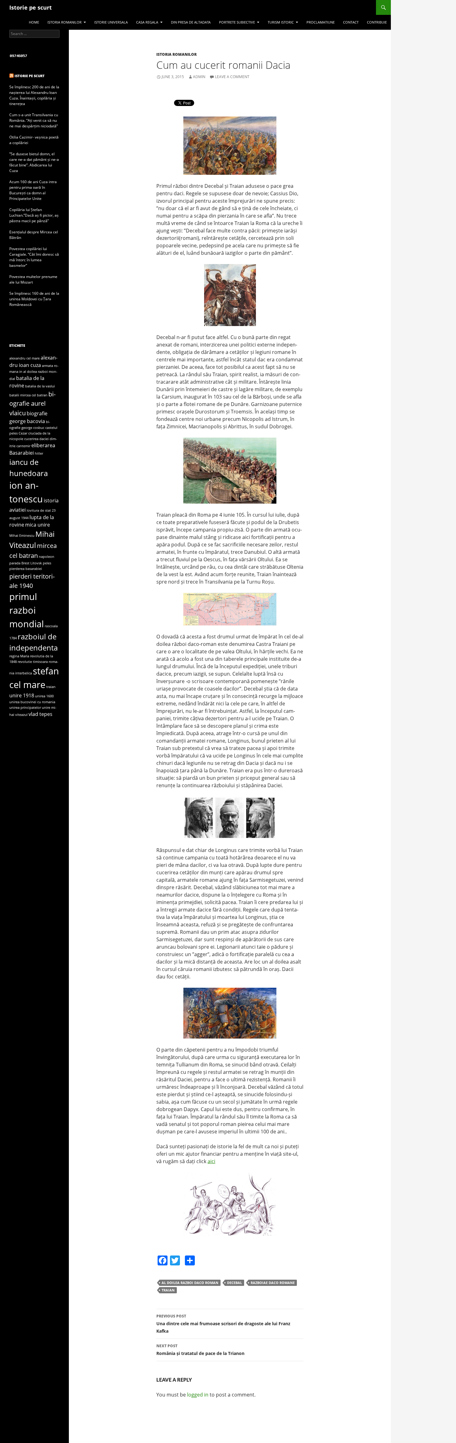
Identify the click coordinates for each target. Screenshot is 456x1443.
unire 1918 (21, 695)
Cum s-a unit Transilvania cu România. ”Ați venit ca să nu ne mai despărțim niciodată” (33, 120)
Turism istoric (281, 22)
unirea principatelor (25, 707)
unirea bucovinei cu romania (32, 702)
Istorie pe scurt (30, 7)
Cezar (23, 433)
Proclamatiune (320, 22)
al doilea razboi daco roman (190, 1282)
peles (47, 563)
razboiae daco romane (273, 1282)
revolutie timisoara (33, 662)
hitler (39, 453)
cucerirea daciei (36, 439)
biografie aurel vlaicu (32, 403)
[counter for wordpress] (18, 55)
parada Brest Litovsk (25, 563)
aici (211, 1161)
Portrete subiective (237, 22)
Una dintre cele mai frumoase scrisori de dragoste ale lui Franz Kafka (223, 1323)
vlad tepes (40, 714)
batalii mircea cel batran (28, 395)
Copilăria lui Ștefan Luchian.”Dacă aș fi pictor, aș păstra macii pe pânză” (34, 215)
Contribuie (377, 22)
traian (168, 1290)
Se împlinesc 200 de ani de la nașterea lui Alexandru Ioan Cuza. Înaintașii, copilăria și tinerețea (34, 95)
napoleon (46, 556)
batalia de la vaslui (40, 386)
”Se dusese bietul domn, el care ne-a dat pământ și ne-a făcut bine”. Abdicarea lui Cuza (34, 162)
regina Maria (19, 656)
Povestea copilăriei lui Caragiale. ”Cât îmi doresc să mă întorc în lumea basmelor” (34, 257)
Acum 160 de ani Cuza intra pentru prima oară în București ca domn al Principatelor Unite (33, 190)
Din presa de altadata (191, 22)
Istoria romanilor (64, 22)
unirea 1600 (44, 696)
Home (34, 22)
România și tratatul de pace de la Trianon (200, 1349)
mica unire (37, 524)
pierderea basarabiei (25, 569)
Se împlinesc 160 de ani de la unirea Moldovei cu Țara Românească (34, 299)
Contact (351, 22)
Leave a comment (232, 76)
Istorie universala (111, 22)
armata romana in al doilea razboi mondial (34, 372)
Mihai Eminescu (21, 535)
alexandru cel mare (24, 358)
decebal (234, 1282)
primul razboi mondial (26, 610)
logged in (197, 1394)
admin (199, 76)
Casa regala (147, 22)
